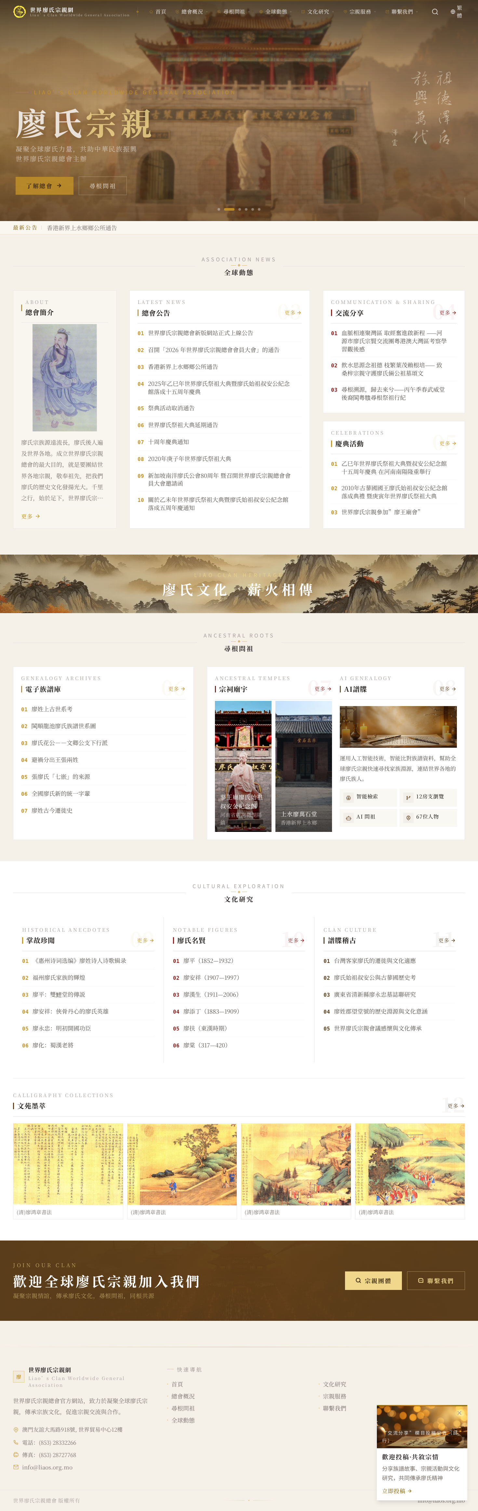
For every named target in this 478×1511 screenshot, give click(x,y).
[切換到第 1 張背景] (219, 209)
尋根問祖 (234, 11)
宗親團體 (378, 1280)
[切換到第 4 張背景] (246, 209)
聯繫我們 (402, 11)
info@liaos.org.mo (47, 1467)
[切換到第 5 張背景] (252, 209)
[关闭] (459, 1413)
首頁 (160, 11)
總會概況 (192, 11)
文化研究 (318, 11)
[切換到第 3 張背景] (236, 209)
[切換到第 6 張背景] (259, 209)
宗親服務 (360, 11)
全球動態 (276, 11)
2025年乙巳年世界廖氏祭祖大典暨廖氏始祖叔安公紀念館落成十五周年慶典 (144, 227)
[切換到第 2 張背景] (225, 209)
